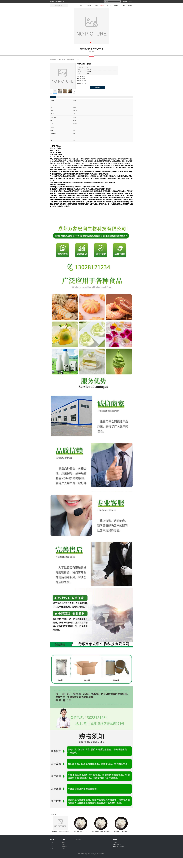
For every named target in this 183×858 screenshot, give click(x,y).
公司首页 (82, 5)
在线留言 (123, 5)
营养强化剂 (64, 846)
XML (103, 853)
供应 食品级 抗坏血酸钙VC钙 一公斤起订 (101, 831)
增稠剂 (63, 848)
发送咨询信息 (97, 87)
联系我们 (116, 5)
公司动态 (96, 5)
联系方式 (51, 848)
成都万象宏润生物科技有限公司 (84, 853)
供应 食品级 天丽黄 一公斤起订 (80, 831)
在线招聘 (130, 5)
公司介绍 (89, 5)
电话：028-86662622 (118, 844)
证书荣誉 (109, 5)
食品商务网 (90, 854)
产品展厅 (102, 5)
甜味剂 (63, 842)
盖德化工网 (96, 854)
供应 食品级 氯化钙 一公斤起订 (121, 831)
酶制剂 (63, 844)
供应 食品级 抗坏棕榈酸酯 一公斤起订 (60, 831)
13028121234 (130, 1)
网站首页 (59, 59)
